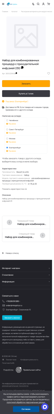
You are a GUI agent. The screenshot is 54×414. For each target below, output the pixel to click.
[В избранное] (48, 73)
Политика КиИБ (8, 363)
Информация (8, 281)
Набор (26, 175)
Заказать (26, 83)
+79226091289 (12, 301)
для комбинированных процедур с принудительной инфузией (26, 179)
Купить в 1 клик (26, 93)
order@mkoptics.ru (14, 305)
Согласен (26, 409)
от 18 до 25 (32, 184)
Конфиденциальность (29, 359)
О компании (7, 275)
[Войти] (43, 4)
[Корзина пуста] (48, 4)
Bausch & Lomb (23, 172)
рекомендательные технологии (15, 386)
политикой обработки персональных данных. (26, 402)
